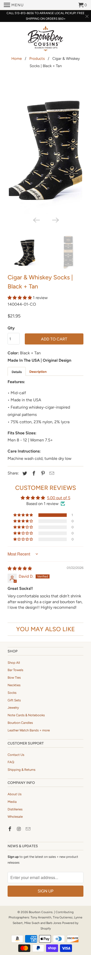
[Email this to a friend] (51, 473)
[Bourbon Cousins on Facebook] (10, 829)
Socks (12, 693)
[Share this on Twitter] (24, 473)
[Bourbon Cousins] (45, 39)
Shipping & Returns (21, 770)
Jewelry (13, 707)
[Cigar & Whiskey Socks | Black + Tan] (45, 147)
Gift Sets (14, 700)
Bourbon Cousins (41, 912)
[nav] (14, 5)
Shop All (14, 663)
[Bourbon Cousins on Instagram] (19, 829)
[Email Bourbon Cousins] (28, 829)
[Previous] (35, 219)
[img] (20, 568)
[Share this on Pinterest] (42, 473)
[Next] (55, 219)
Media (12, 802)
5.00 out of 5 (58, 497)
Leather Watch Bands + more (29, 730)
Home (16, 58)
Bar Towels (15, 670)
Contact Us (16, 755)
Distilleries (15, 809)
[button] (20, 297)
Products (37, 58)
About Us (14, 794)
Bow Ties (14, 677)
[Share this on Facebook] (33, 473)
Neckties (14, 685)
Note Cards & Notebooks (26, 715)
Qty (11, 328)
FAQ (11, 762)
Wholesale (15, 816)
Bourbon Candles (20, 723)
